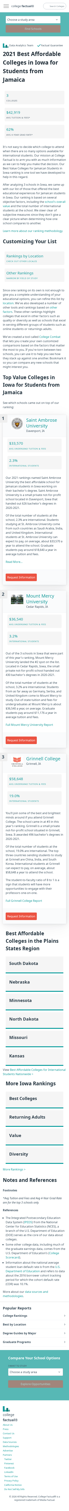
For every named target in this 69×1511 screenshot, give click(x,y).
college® (10, 1417)
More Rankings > (14, 1169)
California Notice (13, 1484)
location (8, 303)
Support (7, 1437)
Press (5, 1429)
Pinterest (9, 1463)
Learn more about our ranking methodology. (33, 231)
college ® (22, 6)
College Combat (50, 337)
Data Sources (10, 1442)
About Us (8, 1424)
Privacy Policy (11, 1480)
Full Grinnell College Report (24, 901)
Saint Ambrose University (41, 423)
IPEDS (28, 1222)
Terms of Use (11, 1476)
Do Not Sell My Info (14, 1489)
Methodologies (11, 1446)
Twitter (8, 1459)
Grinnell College (43, 759)
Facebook (9, 1467)
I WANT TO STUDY (17, 1365)
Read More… (14, 562)
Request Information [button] (21, 577)
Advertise (8, 1450)
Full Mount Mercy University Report (29, 725)
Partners (7, 1454)
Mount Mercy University (40, 599)
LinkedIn (8, 1472)
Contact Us (8, 1433)
